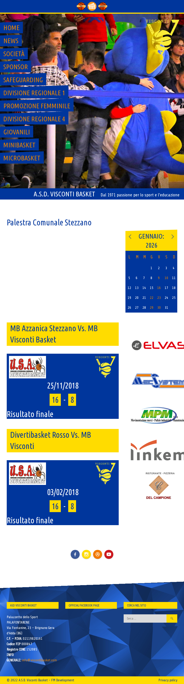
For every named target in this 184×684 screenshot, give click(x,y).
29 (151, 308)
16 (159, 288)
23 (159, 298)
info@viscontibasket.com (39, 660)
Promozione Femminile (36, 106)
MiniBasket (19, 145)
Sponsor (15, 67)
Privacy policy (167, 680)
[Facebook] (75, 551)
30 (159, 308)
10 (166, 278)
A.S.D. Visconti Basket (64, 194)
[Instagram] (86, 554)
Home (11, 27)
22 (151, 298)
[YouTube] (108, 554)
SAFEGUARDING (23, 80)
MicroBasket (21, 158)
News (10, 40)
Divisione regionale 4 (34, 119)
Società (13, 54)
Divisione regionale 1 (34, 93)
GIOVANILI (16, 132)
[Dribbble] (97, 554)
